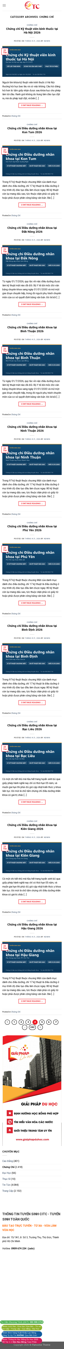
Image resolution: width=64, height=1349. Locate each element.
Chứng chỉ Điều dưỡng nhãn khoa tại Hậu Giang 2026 (32, 926)
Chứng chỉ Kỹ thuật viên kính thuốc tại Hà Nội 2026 (32, 30)
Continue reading (32, 105)
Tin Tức (6, 1184)
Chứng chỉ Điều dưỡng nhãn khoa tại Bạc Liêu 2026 (32, 727)
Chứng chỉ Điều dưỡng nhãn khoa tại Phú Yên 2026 (32, 528)
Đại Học (6, 1172)
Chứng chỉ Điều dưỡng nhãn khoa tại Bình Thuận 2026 (32, 329)
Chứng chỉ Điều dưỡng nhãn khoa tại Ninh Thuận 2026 (32, 428)
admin (47, 41)
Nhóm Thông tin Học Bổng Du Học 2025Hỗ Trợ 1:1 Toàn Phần (20, 1340)
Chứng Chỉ (32, 25)
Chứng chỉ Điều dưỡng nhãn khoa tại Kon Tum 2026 (32, 130)
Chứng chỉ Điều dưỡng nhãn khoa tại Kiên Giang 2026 (32, 827)
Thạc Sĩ (6, 1178)
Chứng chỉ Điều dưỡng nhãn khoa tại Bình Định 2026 (32, 627)
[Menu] (4, 5)
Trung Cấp (7, 1190)
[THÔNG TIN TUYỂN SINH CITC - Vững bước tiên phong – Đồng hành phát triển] (32, 5)
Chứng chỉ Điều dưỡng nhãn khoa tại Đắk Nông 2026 (32, 229)
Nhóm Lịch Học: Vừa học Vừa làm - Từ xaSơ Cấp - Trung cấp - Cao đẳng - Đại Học (21, 1327)
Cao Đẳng (7, 1161)
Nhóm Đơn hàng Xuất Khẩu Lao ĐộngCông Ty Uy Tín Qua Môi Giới (19, 1334)
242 (32, 1027)
